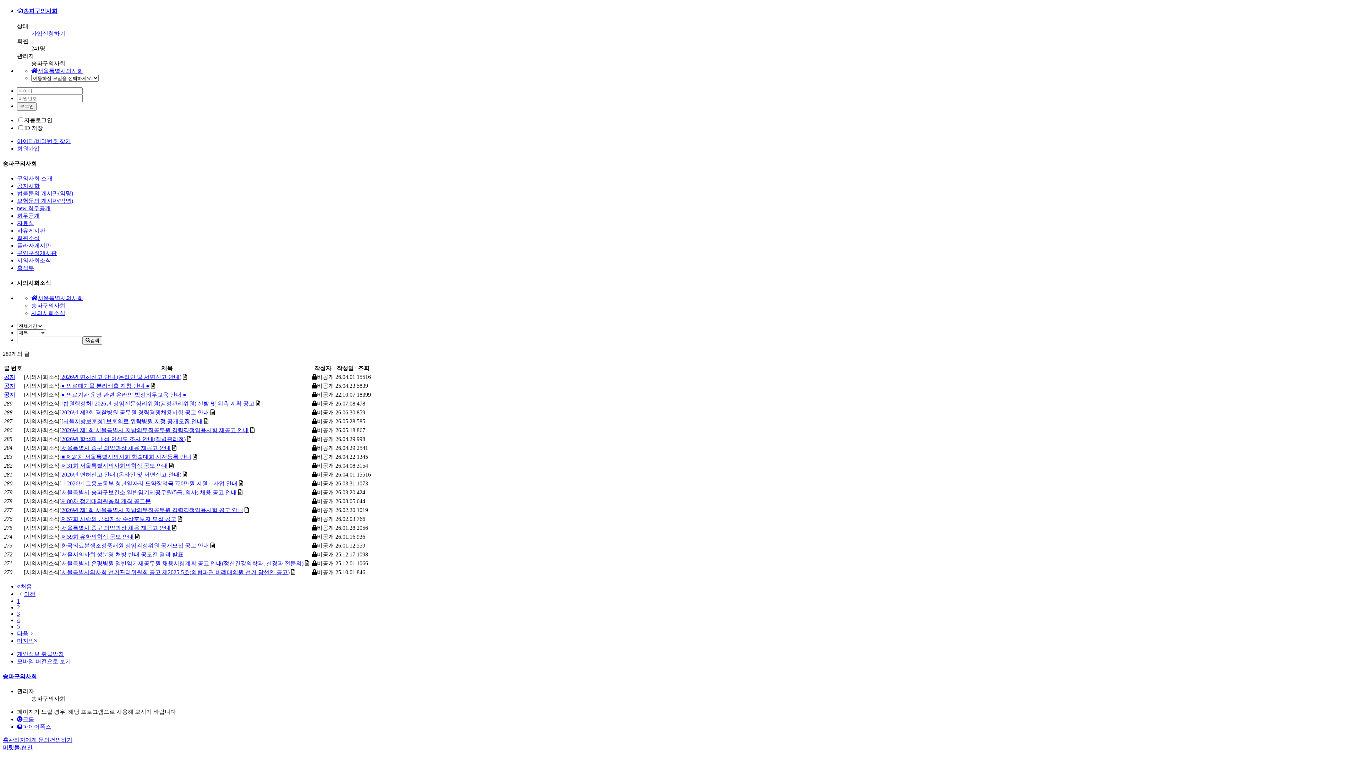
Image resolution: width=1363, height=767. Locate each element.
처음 (26, 586)
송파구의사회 (40, 11)
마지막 (25, 641)
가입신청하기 (48, 34)
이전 (29, 594)
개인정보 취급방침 (40, 654)
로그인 (27, 106)
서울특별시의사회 (60, 71)
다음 (22, 633)
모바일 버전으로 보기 (44, 661)
